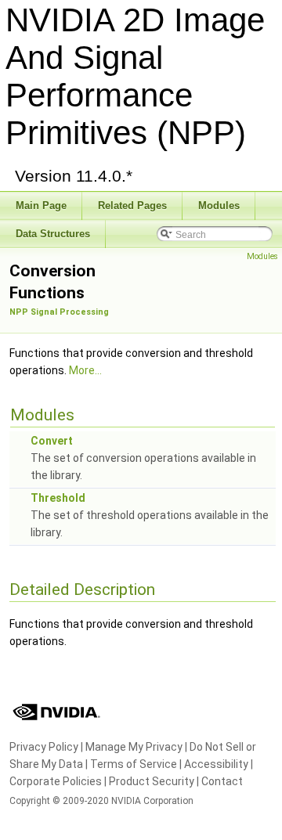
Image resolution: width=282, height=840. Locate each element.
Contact (222, 781)
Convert (52, 440)
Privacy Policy (43, 747)
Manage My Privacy (134, 747)
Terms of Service (133, 764)
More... (85, 370)
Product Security (151, 781)
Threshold (58, 498)
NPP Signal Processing (59, 312)
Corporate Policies (55, 781)
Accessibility (216, 764)
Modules (262, 256)
